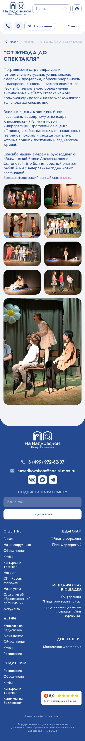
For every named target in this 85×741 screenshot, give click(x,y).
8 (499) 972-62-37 (46, 462)
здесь (66, 177)
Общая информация (66, 538)
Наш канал (43, 26)
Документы (11, 608)
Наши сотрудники (17, 544)
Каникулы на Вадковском (13, 628)
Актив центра (13, 635)
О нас (8, 538)
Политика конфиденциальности (42, 716)
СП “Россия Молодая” (12, 580)
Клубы (8, 556)
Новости (9, 572)
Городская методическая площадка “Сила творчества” (62, 611)
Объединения (14, 550)
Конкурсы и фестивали (12, 564)
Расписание (12, 653)
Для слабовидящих (77, 9)
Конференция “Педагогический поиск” (62, 599)
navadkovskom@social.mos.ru (46, 471)
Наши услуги (13, 588)
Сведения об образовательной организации (16, 598)
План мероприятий (67, 544)
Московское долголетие (62, 646)
